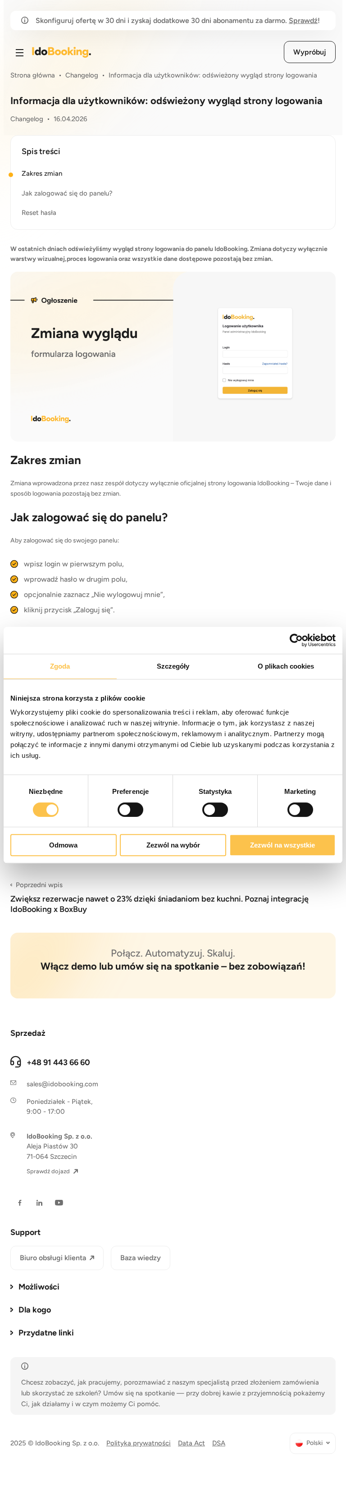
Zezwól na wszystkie (282, 845)
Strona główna (32, 75)
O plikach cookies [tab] (286, 666)
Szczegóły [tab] (173, 666)
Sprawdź (303, 20)
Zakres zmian (42, 173)
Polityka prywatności (138, 1443)
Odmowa (63, 845)
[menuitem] (313, 1443)
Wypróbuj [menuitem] (309, 52)
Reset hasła (39, 213)
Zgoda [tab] (60, 666)
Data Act (191, 1443)
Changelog (81, 75)
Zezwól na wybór (173, 845)
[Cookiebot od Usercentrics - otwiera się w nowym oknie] (296, 640)
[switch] (130, 809)
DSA (218, 1443)
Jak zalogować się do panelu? (67, 193)
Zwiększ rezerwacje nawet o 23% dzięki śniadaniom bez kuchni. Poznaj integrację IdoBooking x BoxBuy (159, 897)
